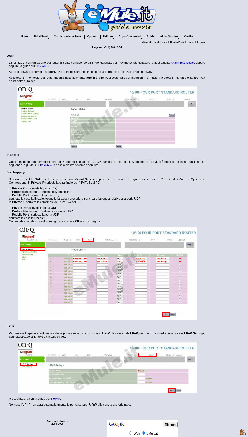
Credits (188, 36)
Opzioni (92, 36)
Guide (150, 36)
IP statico (43, 66)
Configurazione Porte (67, 36)
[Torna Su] (243, 432)
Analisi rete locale (182, 62)
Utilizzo (108, 36)
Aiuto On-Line (169, 36)
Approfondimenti (130, 36)
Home (24, 36)
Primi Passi (41, 36)
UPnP (56, 398)
